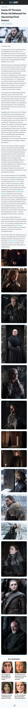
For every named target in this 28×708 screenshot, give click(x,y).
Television (4, 7)
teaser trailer (16, 181)
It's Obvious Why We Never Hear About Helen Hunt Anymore (20, 696)
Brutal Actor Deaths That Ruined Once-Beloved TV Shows (6, 696)
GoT (10, 69)
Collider (11, 62)
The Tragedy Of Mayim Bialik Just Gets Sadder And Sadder (6, 677)
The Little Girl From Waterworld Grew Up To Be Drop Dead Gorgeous (20, 677)
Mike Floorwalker (7, 23)
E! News (19, 225)
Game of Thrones (13, 241)
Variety (12, 112)
